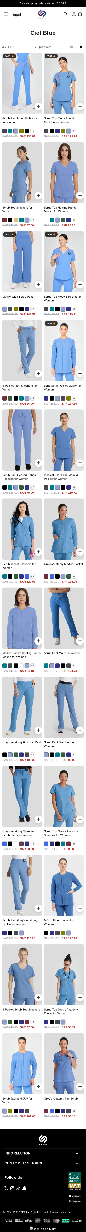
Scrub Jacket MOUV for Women (17, 1100)
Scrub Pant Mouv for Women (62, 653)
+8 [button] (32, 844)
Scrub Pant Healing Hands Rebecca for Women (19, 476)
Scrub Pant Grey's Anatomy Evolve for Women (19, 922)
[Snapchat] (24, 1188)
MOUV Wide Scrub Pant (17, 296)
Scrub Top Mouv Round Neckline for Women (59, 120)
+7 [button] (32, 220)
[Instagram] (12, 1188)
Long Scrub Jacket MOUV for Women (62, 387)
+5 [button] (32, 131)
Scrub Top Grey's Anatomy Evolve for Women (61, 1011)
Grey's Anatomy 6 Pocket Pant (21, 742)
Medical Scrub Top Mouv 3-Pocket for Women (61, 476)
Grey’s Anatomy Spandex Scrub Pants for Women (18, 833)
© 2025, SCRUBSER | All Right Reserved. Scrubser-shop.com (37, 1212)
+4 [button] (74, 131)
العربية (17, 14)
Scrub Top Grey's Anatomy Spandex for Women (61, 833)
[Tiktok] (18, 1188)
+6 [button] (32, 665)
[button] (65, 14)
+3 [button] (32, 398)
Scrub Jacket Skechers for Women (19, 565)
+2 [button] (32, 309)
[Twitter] (6, 1188)
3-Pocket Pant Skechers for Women (19, 387)
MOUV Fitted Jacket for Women (59, 922)
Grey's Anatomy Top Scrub (61, 1098)
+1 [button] (74, 665)
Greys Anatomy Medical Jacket (63, 564)
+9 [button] (74, 844)
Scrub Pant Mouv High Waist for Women (20, 120)
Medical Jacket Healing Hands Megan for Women (21, 655)
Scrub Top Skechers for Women (17, 209)
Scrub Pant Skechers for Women (59, 744)
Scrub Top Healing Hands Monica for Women (60, 209)
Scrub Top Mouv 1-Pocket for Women (62, 298)
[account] (74, 14)
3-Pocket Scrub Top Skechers (21, 1009)
